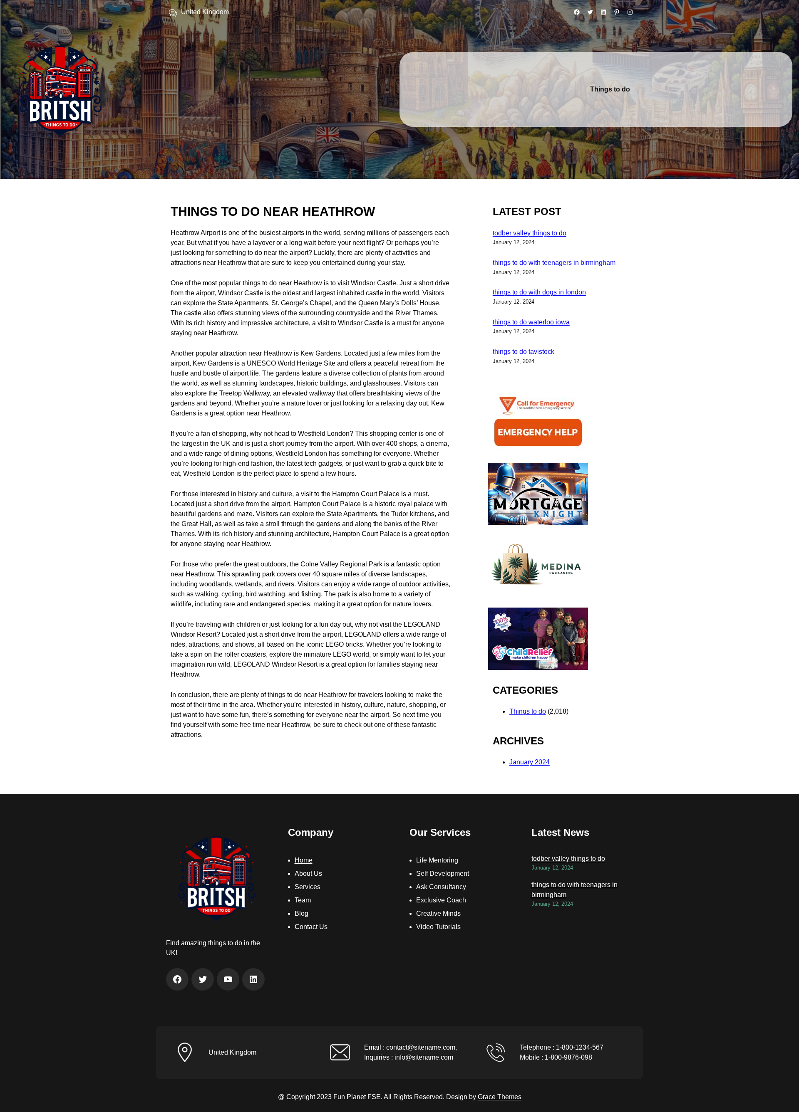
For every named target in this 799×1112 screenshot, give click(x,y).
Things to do (527, 711)
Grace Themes (499, 1096)
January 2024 (529, 762)
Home (304, 860)
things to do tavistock (523, 351)
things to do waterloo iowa (531, 322)
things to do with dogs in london (539, 292)
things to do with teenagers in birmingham (554, 262)
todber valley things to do (529, 233)
